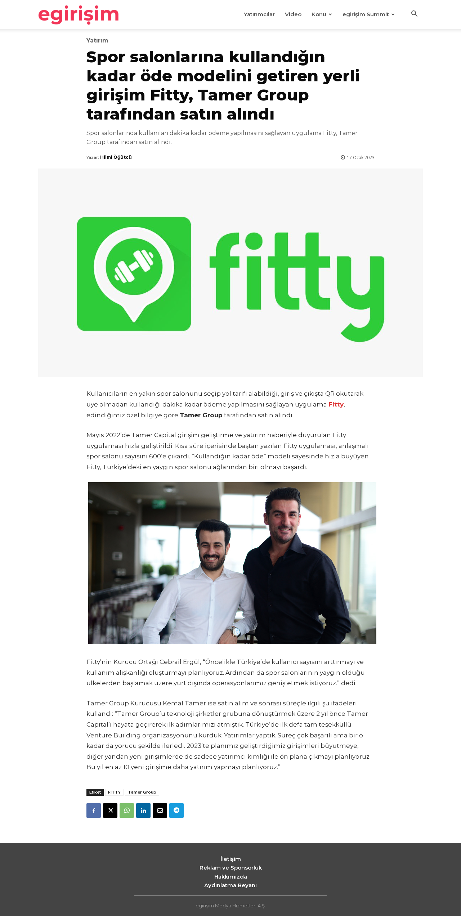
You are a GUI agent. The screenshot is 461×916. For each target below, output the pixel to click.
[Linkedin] (143, 810)
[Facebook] (93, 810)
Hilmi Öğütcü (116, 157)
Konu (319, 14)
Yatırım (97, 41)
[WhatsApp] (127, 810)
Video (293, 14)
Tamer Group (142, 792)
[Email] (160, 810)
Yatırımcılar (259, 14)
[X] (110, 810)
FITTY (114, 792)
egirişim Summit (366, 14)
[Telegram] (176, 810)
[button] (414, 15)
